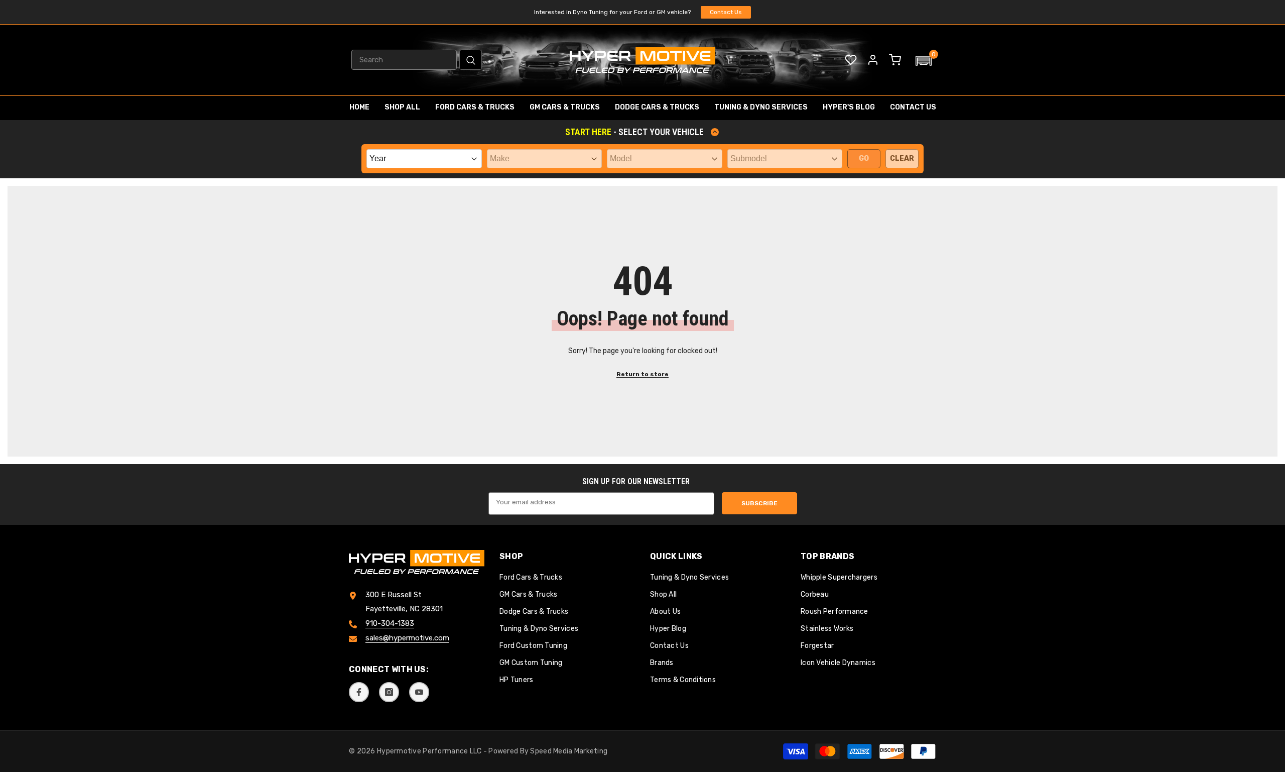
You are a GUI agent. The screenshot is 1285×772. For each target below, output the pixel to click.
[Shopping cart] (895, 60)
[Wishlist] (851, 60)
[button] (924, 61)
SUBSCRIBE (759, 503)
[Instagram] (389, 692)
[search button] (470, 60)
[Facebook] (359, 692)
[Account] (873, 60)
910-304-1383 (389, 623)
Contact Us (726, 12)
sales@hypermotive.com (407, 638)
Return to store (642, 374)
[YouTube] (419, 692)
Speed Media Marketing (568, 751)
